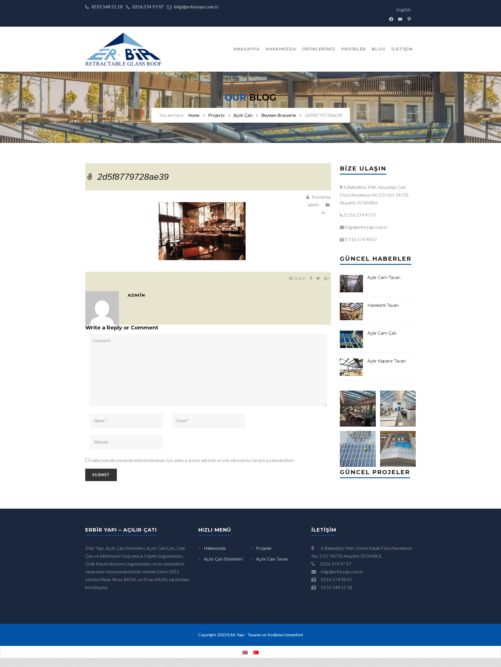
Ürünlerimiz (318, 49)
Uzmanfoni (293, 634)
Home (193, 115)
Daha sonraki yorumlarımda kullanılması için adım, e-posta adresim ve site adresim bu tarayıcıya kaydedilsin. (192, 460)
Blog (379, 49)
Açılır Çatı (243, 115)
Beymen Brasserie (278, 115)
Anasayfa (246, 49)
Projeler (353, 49)
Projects (216, 115)
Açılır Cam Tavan (383, 277)
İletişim (402, 49)
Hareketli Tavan (383, 305)
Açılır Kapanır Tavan (386, 361)
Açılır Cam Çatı (381, 333)
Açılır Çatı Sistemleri (223, 558)
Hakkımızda (281, 49)
